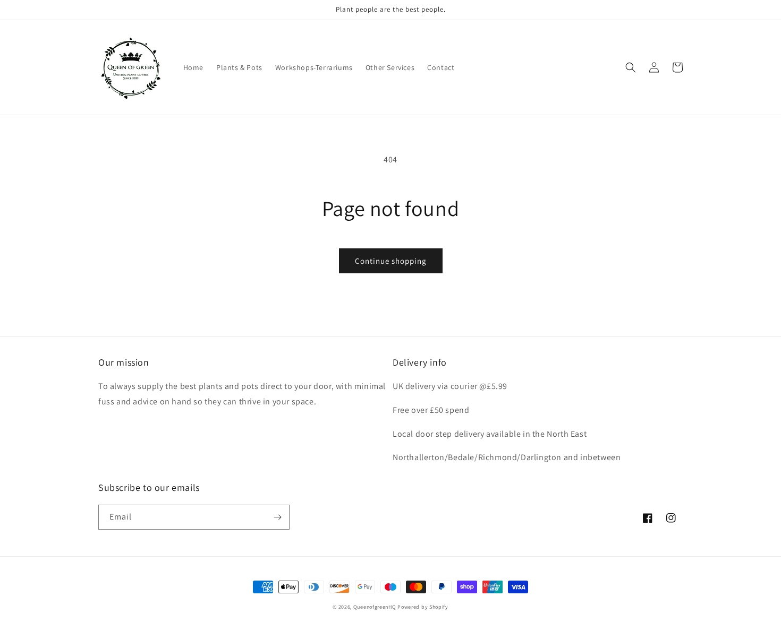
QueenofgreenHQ (374, 606)
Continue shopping (391, 261)
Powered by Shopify (422, 606)
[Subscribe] (277, 517)
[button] (630, 67)
